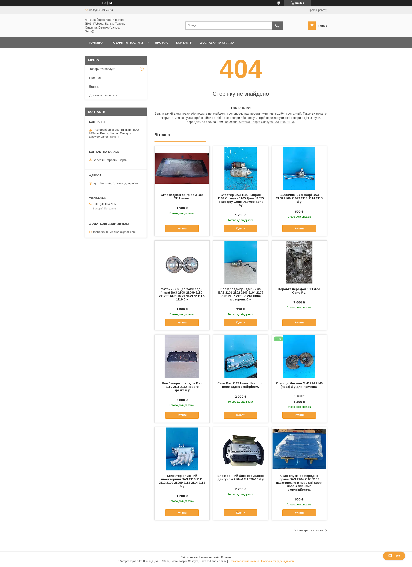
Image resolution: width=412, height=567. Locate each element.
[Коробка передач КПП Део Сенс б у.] (299, 262)
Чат (397, 556)
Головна (96, 42)
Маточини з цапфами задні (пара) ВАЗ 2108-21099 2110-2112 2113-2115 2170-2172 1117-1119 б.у (182, 294)
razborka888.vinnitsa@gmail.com (114, 231)
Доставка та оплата (217, 42)
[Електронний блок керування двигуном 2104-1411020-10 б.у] (240, 448)
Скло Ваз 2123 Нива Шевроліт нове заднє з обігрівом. (240, 385)
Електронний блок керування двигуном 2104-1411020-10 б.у (240, 477)
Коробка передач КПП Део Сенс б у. (299, 290)
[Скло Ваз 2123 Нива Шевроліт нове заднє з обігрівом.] (240, 356)
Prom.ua (226, 557)
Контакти (184, 42)
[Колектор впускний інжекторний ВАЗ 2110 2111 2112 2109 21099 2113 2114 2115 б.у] (182, 448)
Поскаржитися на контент (244, 561)
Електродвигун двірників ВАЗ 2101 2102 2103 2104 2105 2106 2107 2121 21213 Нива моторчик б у (240, 294)
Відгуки (94, 86)
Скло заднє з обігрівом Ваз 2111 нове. (182, 196)
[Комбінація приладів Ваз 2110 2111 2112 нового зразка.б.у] (182, 356)
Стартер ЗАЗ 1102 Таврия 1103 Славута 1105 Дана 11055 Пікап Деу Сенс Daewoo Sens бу (241, 200)
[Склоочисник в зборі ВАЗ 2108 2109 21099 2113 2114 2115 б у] (299, 167)
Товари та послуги (127, 42)
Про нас (161, 42)
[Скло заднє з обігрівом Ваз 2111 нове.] (182, 167)
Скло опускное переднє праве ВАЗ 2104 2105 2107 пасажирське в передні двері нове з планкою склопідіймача (299, 482)
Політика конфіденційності (277, 561)
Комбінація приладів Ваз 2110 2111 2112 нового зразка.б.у (182, 387)
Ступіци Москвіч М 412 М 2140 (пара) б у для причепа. (299, 385)
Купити (182, 228)
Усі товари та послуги (309, 530)
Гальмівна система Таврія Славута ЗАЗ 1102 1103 (259, 122)
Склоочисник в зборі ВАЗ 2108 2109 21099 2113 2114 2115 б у (299, 198)
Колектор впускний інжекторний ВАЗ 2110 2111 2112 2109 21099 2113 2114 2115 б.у (182, 481)
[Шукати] (277, 25)
